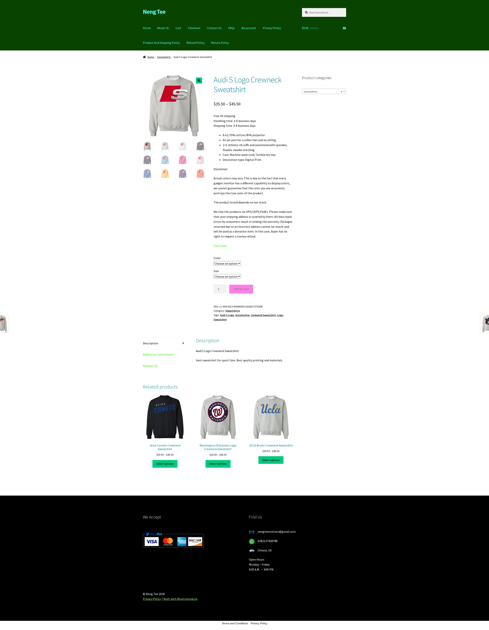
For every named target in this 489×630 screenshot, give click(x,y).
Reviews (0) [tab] (150, 366)
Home (147, 28)
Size (216, 271)
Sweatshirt (220, 319)
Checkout (194, 28)
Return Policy (220, 43)
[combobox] (324, 91)
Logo (280, 315)
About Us (163, 28)
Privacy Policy (272, 28)
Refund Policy (195, 43)
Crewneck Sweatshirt (263, 315)
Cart (178, 28)
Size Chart (220, 246)
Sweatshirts (164, 57)
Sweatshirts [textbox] (323, 91)
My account (248, 28)
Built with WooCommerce (180, 599)
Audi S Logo (227, 315)
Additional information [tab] (158, 354)
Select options (165, 463)
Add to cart (241, 289)
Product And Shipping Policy (161, 43)
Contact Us (214, 28)
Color (217, 258)
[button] (199, 80)
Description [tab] (150, 343)
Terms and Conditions (235, 623)
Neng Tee (154, 11)
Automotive (242, 315)
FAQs (231, 28)
